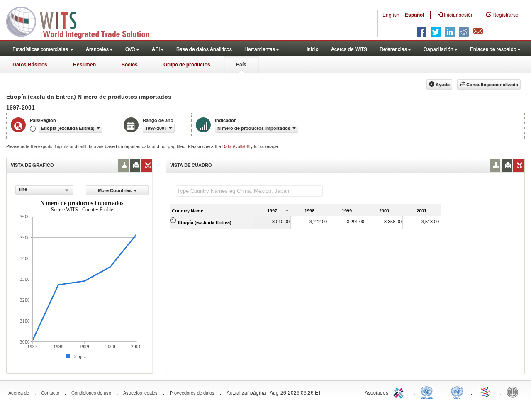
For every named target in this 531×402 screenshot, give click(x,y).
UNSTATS (457, 391)
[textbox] (250, 191)
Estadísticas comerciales (40, 48)
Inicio (313, 48)
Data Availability (238, 146)
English (390, 14)
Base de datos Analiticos (204, 48)
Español (414, 14)
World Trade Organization (485, 391)
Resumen (84, 64)
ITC (400, 391)
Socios (130, 64)
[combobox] (44, 190)
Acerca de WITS (349, 48)
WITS (83, 20)
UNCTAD (428, 391)
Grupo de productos (186, 64)
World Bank (514, 391)
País (241, 64)
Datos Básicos (29, 64)
